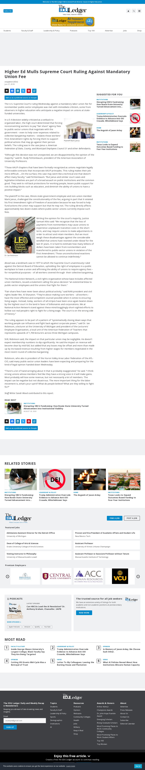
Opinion (106, 646)
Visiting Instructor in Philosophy (21, 554)
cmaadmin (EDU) (11, 82)
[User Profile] (128, 11)
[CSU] (25, 576)
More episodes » (14, 622)
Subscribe (8, 11)
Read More (84, 613)
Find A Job (115, 518)
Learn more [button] (70, 766)
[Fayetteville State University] (88, 576)
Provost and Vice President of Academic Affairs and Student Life (105, 533)
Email (6, 716)
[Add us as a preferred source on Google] (34, 91)
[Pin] (29, 91)
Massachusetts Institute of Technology (91, 557)
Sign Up (10, 727)
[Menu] (139, 11)
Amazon (27, 627)
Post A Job (132, 518)
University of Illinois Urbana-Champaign (92, 546)
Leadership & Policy (105, 114)
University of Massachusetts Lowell (22, 557)
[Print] (7, 91)
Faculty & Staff (18, 646)
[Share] (12, 91)
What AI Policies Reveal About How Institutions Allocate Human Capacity (121, 663)
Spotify (37, 627)
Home (99, 128)
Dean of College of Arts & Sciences (22, 543)
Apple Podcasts (14, 627)
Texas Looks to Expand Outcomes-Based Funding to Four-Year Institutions (110, 146)
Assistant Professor (84, 543)
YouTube (47, 627)
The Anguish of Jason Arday (109, 130)
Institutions (29, 403)
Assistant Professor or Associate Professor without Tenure (102, 554)
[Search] (134, 11)
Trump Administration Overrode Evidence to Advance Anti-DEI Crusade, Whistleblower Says (111, 118)
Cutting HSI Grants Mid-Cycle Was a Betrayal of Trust (28, 663)
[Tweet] (23, 91)
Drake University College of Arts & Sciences (25, 546)
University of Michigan (16, 536)
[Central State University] (120, 576)
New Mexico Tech (82, 536)
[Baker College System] (57, 576)
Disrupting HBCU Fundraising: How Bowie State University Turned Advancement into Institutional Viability (56, 407)
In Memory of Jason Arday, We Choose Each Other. (121, 650)
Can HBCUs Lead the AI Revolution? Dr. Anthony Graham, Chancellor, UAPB (46, 607)
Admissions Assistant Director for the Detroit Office (31, 533)
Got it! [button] (138, 766)
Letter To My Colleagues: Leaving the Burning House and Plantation (75, 663)
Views (59, 660)
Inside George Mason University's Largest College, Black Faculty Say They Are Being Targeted (28, 652)
